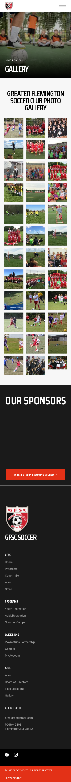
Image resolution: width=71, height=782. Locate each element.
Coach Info (12, 575)
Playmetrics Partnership (20, 642)
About (9, 582)
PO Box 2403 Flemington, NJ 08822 (19, 726)
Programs (11, 569)
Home (9, 562)
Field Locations (14, 688)
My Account (12, 655)
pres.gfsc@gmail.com (19, 718)
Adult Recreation (15, 615)
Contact (10, 648)
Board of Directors (16, 682)
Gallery (9, 695)
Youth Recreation (15, 609)
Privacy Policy (13, 778)
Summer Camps (15, 622)
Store (8, 589)
